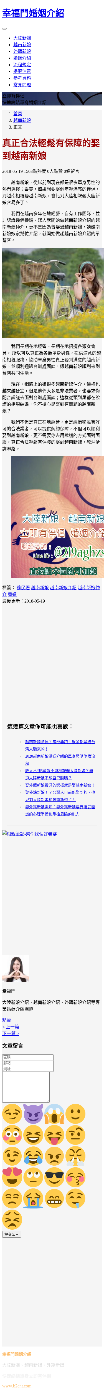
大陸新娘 (22, 38)
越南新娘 (22, 44)
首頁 (17, 113)
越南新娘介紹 (63, 587)
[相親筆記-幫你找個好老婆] (29, 834)
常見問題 (22, 84)
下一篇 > (10, 1033)
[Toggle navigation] (4, 29)
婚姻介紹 (22, 58)
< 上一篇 (10, 1027)
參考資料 (22, 78)
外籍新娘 (22, 51)
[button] (6, 1020)
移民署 (23, 587)
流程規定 (22, 64)
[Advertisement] (52, 663)
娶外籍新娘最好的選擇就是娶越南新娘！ (60, 785)
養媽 (12, 594)
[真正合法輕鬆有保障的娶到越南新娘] (52, 293)
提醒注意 (22, 71)
